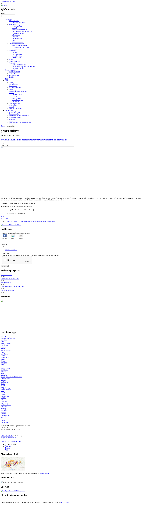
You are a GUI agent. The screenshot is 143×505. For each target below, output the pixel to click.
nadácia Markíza (6, 389)
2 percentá (4, 401)
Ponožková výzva (17, 100)
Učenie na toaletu (17, 42)
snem (2, 216)
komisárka (4, 406)
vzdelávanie (4, 345)
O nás (6, 80)
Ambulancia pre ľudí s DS (20, 47)
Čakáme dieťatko (14, 21)
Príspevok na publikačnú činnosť (19, 115)
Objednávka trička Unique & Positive (12, 286)
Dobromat (12, 119)
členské (3, 361)
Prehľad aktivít (17, 94)
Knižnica (11, 77)
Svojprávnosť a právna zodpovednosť (24, 66)
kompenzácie (5, 415)
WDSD (3, 349)
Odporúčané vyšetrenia (19, 45)
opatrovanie (4, 419)
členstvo (3, 412)
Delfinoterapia (5, 422)
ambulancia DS (5, 378)
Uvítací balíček (17, 26)
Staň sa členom (13, 84)
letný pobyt (4, 382)
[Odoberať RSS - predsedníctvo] (11, 225)
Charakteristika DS (14, 72)
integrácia (4, 340)
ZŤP (2, 366)
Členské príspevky (14, 112)
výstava (3, 394)
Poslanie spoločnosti (15, 87)
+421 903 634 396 (7, 436)
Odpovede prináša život (19, 29)
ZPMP (3, 341)
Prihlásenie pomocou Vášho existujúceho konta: (15, 233)
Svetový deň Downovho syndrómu (11, 377)
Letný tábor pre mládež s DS (10, 279)
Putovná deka (16, 98)
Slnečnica (11, 89)
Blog (6, 79)
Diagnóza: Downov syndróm (17, 91)
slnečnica (3, 385)
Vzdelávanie (12, 51)
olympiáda (4, 410)
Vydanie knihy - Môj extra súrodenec (20, 122)
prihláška (3, 398)
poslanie (3, 413)
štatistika (3, 408)
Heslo (3, 246)
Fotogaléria (15, 101)
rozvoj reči (4, 363)
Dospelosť (12, 63)
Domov (3, 126)
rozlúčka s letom (6, 405)
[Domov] (4, 5)
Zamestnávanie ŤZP (18, 68)
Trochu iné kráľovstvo (15, 108)
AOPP (3, 384)
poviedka (3, 371)
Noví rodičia (12, 24)
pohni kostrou (5, 403)
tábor (2, 352)
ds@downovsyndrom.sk (8, 437)
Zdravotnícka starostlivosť (17, 43)
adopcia (3, 347)
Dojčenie (15, 36)
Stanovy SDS (13, 86)
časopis (3, 392)
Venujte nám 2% (14, 114)
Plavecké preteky (6, 275)
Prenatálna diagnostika (19, 22)
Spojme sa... (4, 370)
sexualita (3, 380)
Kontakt (11, 82)
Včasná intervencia (18, 33)
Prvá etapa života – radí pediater (22, 31)
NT (2, 399)
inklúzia (3, 336)
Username (4, 244)
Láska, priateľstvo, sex (19, 65)
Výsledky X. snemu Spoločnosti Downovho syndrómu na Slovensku (34, 139)
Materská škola (17, 54)
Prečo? (14, 28)
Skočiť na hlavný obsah (8, 1)
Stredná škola (16, 58)
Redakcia (11, 107)
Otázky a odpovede (15, 75)
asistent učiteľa (5, 368)
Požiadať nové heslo (11, 250)
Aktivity (11, 93)
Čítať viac (30, 221)
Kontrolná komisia (14, 103)
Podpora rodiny (17, 38)
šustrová (3, 417)
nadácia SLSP (5, 357)
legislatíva (4, 375)
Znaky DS (12, 73)
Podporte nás (9, 110)
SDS (2, 373)
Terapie (11, 59)
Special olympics (6, 350)
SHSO (3, 364)
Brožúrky (15, 96)
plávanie (3, 387)
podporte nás (5, 396)
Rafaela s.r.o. (65, 502)
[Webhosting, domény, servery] (13, 491)
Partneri (11, 121)
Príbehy (14, 40)
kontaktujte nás (44, 473)
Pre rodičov (8, 19)
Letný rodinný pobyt (7, 290)
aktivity (3, 420)
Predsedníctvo (13, 105)
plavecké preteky (6, 343)
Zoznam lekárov (17, 49)
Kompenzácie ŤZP (14, 61)
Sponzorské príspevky (15, 117)
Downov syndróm (10, 70)
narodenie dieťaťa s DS (8, 338)
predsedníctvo (5, 218)
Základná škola (17, 56)
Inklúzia (14, 52)
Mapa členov (16, 35)
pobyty (3, 359)
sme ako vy (4, 354)
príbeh (3, 356)
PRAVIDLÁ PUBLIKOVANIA (11, 441)
